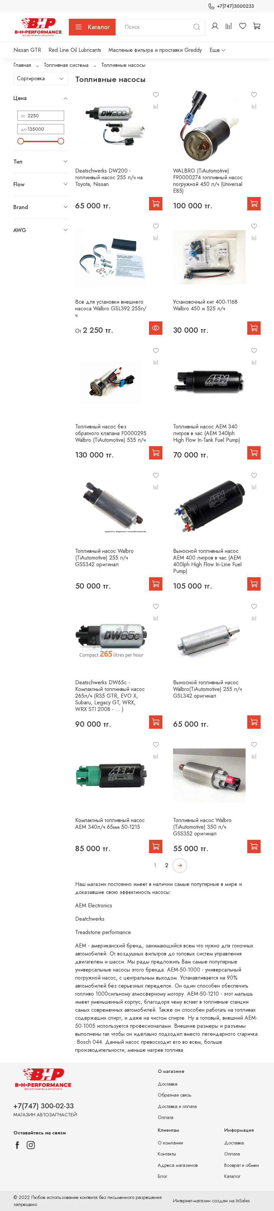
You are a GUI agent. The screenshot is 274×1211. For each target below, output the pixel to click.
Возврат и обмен (241, 1165)
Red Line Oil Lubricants (74, 50)
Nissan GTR (27, 50)
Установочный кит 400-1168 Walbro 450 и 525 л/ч (205, 305)
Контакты (167, 1153)
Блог (162, 1176)
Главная (22, 65)
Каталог (99, 27)
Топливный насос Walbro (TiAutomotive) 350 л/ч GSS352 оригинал (202, 826)
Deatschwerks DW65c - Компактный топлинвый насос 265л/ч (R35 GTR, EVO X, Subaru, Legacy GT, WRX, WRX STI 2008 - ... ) (110, 696)
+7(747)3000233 (235, 6)
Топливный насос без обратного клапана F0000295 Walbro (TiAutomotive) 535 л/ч (110, 433)
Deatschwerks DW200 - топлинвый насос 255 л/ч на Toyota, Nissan (109, 177)
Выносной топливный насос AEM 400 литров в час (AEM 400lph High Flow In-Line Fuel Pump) (207, 561)
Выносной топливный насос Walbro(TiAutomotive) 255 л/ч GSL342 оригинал (207, 689)
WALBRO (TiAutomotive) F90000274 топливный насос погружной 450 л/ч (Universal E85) (208, 181)
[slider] (21, 141)
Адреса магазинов (177, 1165)
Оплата (165, 1117)
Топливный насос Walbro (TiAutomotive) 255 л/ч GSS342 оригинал (104, 557)
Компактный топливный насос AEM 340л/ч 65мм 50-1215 (110, 823)
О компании (170, 1142)
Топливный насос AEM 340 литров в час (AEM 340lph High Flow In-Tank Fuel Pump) (206, 433)
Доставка (167, 1084)
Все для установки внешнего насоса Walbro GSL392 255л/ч (110, 308)
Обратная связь (174, 1095)
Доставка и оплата (177, 1106)
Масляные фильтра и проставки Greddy (155, 50)
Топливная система (66, 65)
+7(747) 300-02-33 (43, 1106)
